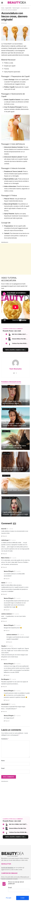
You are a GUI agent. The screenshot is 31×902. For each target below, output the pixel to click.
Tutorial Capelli (15, 8)
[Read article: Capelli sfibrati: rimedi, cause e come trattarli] (15, 484)
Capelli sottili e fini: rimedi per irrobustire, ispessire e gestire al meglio (15, 513)
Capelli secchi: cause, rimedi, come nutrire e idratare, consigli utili (14, 446)
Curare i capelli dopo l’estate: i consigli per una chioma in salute (15, 402)
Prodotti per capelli (9, 387)
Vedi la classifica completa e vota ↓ (15, 350)
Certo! (22, 898)
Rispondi (5, 536)
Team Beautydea (15, 369)
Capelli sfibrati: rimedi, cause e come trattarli (15, 491)
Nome (3, 760)
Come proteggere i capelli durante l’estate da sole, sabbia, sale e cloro (14, 424)
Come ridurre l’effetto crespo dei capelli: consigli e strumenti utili (13, 469)
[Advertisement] (15, 259)
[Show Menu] (2, 2)
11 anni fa (10, 528)
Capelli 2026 (8, 8)
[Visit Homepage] (17, 2)
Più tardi (8, 898)
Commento (5, 739)
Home (2, 8)
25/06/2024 (4, 23)
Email (2, 768)
